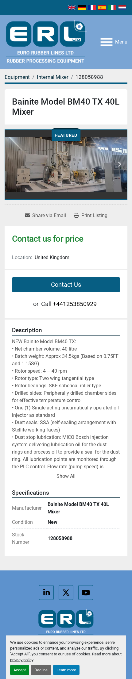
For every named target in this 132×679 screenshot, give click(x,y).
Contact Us (66, 284)
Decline (41, 670)
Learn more (66, 670)
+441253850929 (75, 304)
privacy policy (21, 660)
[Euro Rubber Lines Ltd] (65, 624)
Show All (66, 476)
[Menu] (106, 42)
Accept (20, 670)
